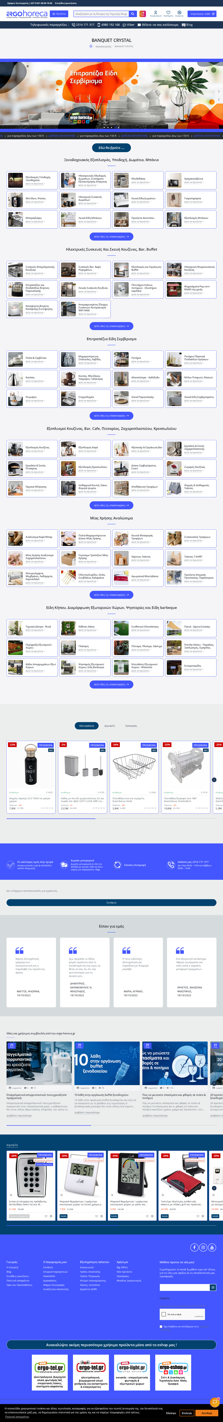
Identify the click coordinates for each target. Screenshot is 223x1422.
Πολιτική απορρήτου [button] (17, 1416)
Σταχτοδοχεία (86, 396)
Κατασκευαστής (103, 46)
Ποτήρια (136, 357)
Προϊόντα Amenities (142, 217)
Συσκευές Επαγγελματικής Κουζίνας (40, 268)
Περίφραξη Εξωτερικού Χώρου (38, 646)
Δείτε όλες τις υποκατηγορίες (109, 236)
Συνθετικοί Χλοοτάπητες (145, 626)
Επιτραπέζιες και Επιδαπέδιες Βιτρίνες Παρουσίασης (37, 287)
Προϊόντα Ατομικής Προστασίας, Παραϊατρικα (198, 576)
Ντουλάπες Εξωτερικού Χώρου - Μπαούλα (144, 666)
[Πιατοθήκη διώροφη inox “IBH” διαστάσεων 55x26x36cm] (186, 765)
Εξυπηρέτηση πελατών (94, 1262)
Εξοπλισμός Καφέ (88, 447)
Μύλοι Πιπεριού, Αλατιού (198, 377)
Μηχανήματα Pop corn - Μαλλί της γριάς (197, 288)
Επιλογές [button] (187, 1413)
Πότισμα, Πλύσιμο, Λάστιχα (146, 646)
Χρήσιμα (122, 1262)
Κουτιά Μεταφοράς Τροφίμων (142, 537)
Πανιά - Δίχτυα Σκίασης (197, 626)
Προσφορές (131, 725)
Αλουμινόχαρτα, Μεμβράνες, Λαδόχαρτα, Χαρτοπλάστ (39, 576)
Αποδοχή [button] (207, 1413)
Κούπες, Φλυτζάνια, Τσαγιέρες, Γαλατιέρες (91, 377)
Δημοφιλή (109, 725)
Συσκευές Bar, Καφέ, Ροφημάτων (90, 268)
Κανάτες (30, 377)
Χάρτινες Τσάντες (141, 556)
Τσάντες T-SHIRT (193, 556)
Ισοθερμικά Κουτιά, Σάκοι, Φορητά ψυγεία (93, 487)
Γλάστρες (84, 646)
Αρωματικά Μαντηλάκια (144, 576)
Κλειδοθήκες (138, 178)
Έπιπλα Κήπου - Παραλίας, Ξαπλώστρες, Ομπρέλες (199, 646)
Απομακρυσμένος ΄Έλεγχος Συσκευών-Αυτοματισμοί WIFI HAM (93, 307)
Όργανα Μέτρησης (36, 486)
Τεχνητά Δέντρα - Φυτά (38, 626)
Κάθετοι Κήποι (87, 626)
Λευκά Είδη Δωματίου (143, 198)
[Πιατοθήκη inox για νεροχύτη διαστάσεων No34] (134, 765)
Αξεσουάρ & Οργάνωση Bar (146, 447)
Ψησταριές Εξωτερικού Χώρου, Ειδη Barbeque (91, 666)
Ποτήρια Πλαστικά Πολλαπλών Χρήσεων (196, 358)
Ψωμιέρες (31, 396)
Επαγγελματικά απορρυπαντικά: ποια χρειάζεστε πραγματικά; (37, 1096)
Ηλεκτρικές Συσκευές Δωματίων (90, 198)
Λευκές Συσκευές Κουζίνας (93, 287)
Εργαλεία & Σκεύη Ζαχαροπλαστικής (194, 447)
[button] (219, 99)
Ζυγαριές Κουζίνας (194, 466)
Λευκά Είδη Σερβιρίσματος (199, 396)
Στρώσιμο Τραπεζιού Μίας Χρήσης (93, 557)
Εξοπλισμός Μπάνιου (196, 217)
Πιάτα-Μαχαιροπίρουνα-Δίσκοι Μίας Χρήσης (92, 537)
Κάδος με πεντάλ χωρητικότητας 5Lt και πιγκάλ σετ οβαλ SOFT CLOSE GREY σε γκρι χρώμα (82, 800)
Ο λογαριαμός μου (55, 1262)
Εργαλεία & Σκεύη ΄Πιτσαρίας (35, 467)
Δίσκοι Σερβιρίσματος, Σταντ (143, 467)
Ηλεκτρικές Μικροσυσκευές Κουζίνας (199, 268)
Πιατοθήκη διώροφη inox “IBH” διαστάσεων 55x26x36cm (180, 800)
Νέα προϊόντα (86, 725)
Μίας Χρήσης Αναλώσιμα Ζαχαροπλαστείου (39, 557)
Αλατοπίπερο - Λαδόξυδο (145, 377)
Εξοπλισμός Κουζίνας (37, 447)
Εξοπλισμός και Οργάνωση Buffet (146, 268)
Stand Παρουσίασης (142, 396)
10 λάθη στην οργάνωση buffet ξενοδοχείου (101, 1095)
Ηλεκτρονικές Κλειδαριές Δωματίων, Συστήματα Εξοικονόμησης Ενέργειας (93, 178)
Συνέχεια (111, 902)
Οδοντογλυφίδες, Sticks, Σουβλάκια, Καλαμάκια (92, 576)
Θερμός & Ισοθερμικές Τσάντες (196, 487)
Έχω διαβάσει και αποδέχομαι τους (184, 1328)
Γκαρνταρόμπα (192, 198)
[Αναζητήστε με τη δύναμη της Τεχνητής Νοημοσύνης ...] (133, 14)
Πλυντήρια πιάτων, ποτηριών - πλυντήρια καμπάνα (143, 287)
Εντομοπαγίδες (192, 665)
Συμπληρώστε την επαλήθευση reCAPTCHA (181, 1306)
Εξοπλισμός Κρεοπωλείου (93, 466)
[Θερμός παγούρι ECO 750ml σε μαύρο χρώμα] (31, 765)
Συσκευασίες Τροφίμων (197, 536)
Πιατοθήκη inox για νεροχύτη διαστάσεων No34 (128, 800)
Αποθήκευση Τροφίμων (144, 486)
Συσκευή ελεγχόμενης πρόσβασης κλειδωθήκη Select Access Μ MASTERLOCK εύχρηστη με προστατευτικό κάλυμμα (28, 1203)
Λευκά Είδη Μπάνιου (90, 217)
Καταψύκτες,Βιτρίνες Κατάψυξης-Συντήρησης (39, 307)
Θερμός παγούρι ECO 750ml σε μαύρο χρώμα (29, 800)
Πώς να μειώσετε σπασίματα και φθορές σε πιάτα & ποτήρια (174, 1096)
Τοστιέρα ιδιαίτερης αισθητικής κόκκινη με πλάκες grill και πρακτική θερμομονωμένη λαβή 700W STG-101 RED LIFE (181, 1203)
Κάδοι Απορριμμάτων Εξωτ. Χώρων (41, 666)
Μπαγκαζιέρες (34, 217)
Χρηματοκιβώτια (193, 178)
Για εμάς (12, 1262)
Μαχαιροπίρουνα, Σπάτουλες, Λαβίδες (90, 358)
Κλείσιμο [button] (171, 1413)
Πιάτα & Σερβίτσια (36, 357)
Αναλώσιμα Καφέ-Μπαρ (39, 536)
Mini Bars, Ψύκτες (36, 198)
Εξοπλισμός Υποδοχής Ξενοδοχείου (38, 179)
